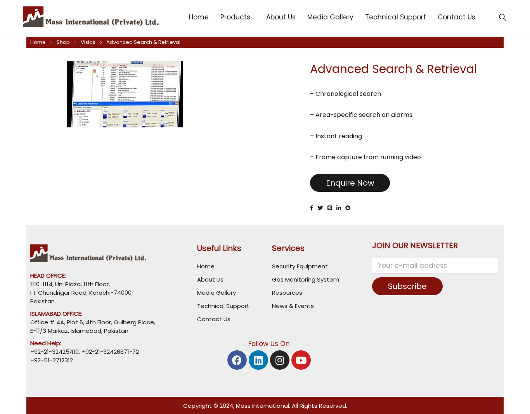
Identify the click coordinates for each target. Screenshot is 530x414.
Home (38, 42)
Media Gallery (216, 293)
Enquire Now (350, 182)
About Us (210, 279)
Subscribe (407, 286)
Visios (88, 42)
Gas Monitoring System (305, 279)
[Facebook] (237, 360)
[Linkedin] (258, 360)
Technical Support (223, 306)
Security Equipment (300, 266)
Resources (287, 293)
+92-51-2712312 (51, 360)
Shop (63, 42)
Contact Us (213, 319)
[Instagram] (279, 360)
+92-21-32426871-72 (109, 352)
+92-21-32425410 (54, 352)
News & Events (293, 306)
